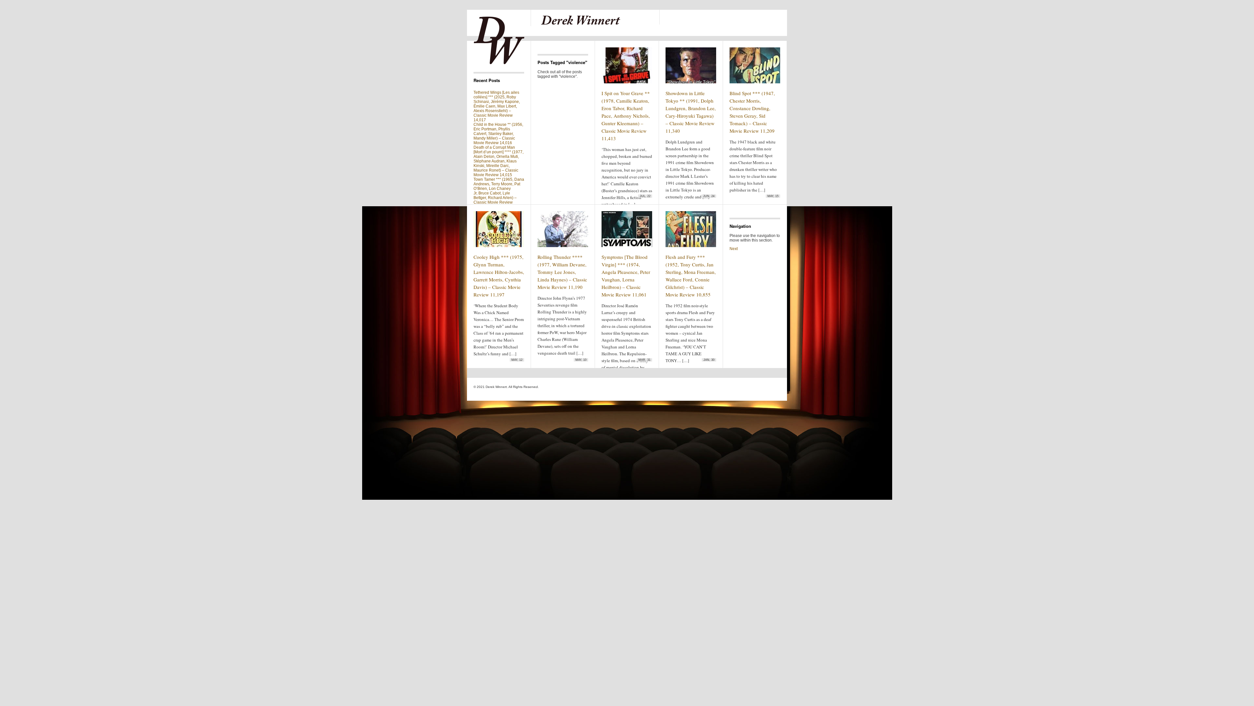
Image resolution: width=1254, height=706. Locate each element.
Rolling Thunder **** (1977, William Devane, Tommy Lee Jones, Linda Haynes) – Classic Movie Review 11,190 (562, 272)
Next (734, 248)
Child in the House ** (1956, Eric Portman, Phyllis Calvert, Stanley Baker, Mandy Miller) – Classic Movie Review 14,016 (498, 133)
